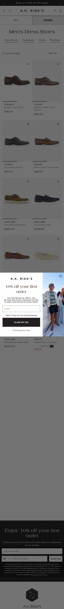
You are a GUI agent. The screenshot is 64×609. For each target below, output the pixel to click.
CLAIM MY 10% (21, 322)
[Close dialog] (60, 276)
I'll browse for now (21, 330)
